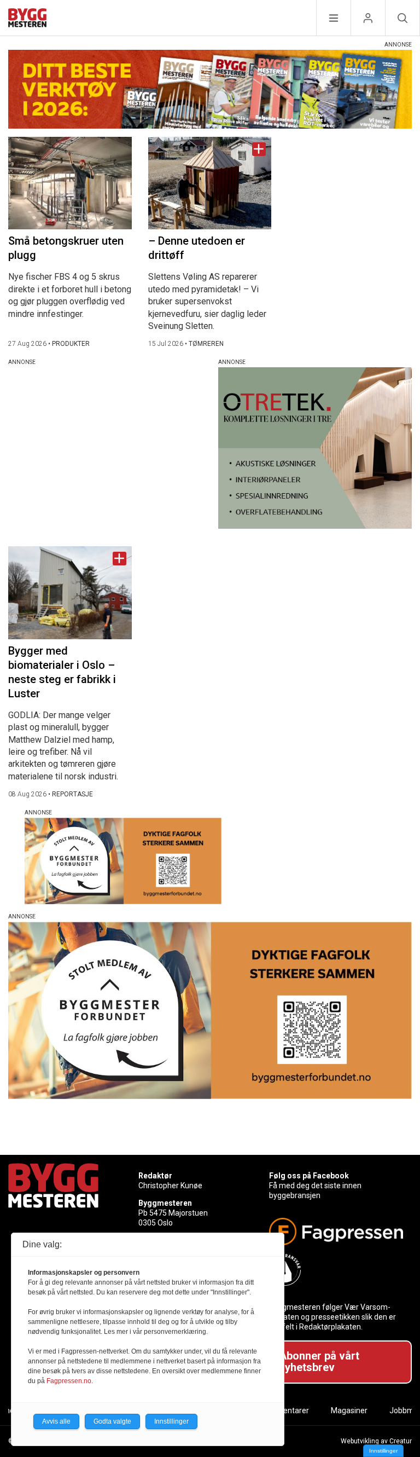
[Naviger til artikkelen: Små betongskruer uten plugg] (70, 183)
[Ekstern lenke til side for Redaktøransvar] (336, 1270)
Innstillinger (383, 1451)
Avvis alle (56, 1421)
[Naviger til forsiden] (27, 19)
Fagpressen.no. (69, 1381)
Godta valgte (112, 1421)
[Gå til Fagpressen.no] (336, 1231)
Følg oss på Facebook (309, 1175)
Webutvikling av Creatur (376, 1441)
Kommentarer (284, 1410)
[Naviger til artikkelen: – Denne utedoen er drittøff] (210, 183)
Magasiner (349, 1410)
